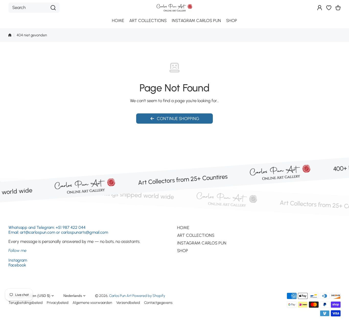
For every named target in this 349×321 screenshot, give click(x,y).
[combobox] (34, 8)
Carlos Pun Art (120, 295)
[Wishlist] (328, 7)
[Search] (53, 8)
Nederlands (72, 296)
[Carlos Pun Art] (174, 7)
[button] (338, 7)
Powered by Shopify (148, 295)
